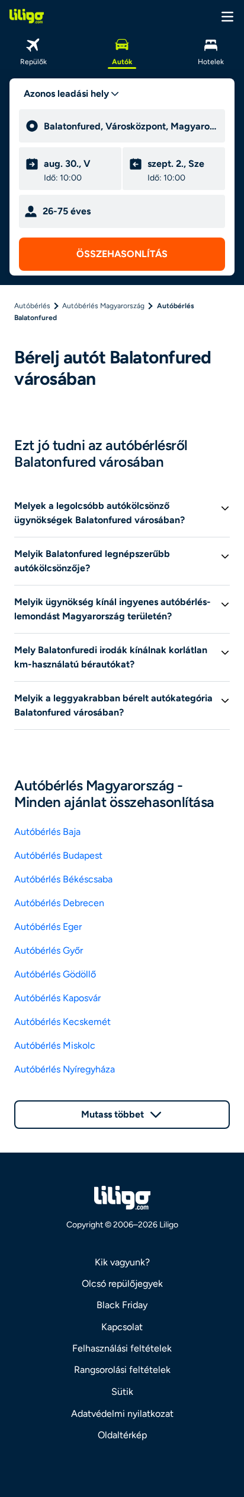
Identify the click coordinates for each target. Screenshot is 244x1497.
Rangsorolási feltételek (122, 1369)
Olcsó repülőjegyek (122, 1283)
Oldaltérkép (122, 1435)
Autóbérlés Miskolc (54, 1045)
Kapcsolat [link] (122, 1327)
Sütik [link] (122, 1391)
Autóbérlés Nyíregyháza (64, 1069)
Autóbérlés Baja (47, 831)
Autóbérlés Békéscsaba (63, 879)
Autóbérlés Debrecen (59, 903)
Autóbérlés (32, 306)
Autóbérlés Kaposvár (57, 998)
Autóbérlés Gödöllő (55, 974)
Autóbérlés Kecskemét (62, 1021)
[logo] (26, 16)
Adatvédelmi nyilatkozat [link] (122, 1413)
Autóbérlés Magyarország (103, 306)
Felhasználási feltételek (122, 1348)
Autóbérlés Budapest (58, 855)
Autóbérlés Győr (48, 950)
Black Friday (122, 1305)
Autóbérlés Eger (48, 926)
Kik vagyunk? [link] (122, 1262)
